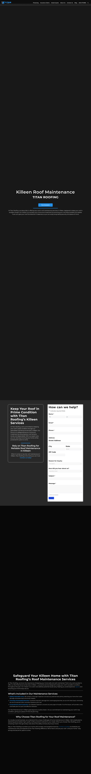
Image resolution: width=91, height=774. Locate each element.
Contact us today (64, 726)
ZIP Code (52, 452)
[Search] (88, 3)
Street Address (55, 440)
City (50, 446)
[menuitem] (35, 3)
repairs (77, 686)
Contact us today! (25, 457)
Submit (51, 498)
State (68, 446)
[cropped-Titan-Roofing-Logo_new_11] (6, 3)
